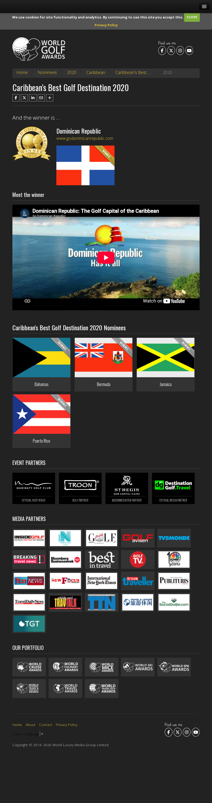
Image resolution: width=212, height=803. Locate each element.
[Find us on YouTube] (189, 50)
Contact (45, 724)
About (30, 724)
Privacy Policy (106, 25)
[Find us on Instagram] (180, 50)
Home (22, 72)
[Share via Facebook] (16, 97)
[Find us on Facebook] (162, 50)
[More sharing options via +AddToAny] (49, 97)
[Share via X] (24, 97)
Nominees (47, 72)
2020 (71, 72)
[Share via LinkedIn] (32, 97)
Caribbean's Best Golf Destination (146, 72)
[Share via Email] (41, 97)
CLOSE (192, 17)
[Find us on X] (171, 50)
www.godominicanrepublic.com (84, 138)
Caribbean (95, 72)
